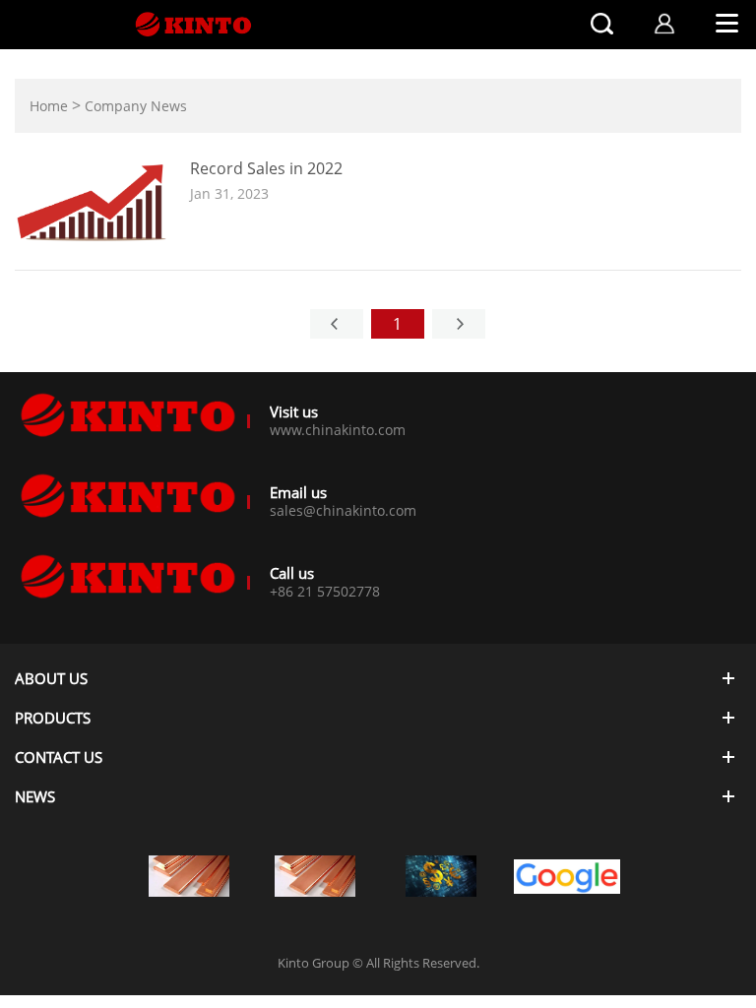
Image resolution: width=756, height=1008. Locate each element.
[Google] (567, 880)
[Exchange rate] (441, 876)
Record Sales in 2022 (266, 168)
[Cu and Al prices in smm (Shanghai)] (189, 876)
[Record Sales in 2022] (94, 245)
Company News (136, 105)
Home (49, 105)
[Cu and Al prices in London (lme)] (315, 876)
